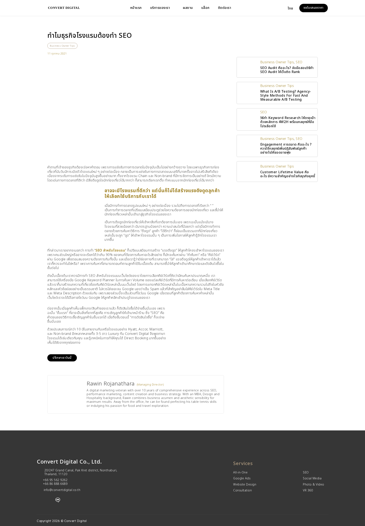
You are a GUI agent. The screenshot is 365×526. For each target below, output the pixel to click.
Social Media (312, 478)
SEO (299, 62)
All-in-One (240, 473)
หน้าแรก (136, 8)
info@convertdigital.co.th (62, 490)
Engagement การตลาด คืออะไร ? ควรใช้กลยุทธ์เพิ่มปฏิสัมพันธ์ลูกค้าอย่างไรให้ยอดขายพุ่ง (286, 148)
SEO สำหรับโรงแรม (110, 250)
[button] (293, 8)
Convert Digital (64, 7)
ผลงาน (188, 8)
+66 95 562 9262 (55, 480)
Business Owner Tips (62, 45)
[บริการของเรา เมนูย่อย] (173, 8)
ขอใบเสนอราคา (314, 7)
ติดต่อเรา (224, 8)
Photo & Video (313, 485)
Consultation (242, 490)
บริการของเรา (160, 8)
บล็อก (205, 8)
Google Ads (242, 478)
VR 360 (308, 490)
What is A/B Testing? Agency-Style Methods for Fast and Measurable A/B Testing (285, 95)
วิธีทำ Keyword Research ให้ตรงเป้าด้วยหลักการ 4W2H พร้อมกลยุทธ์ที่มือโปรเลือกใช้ (288, 121)
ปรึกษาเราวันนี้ (62, 358)
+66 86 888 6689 (55, 484)
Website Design (244, 485)
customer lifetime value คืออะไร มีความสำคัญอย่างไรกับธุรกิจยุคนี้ (287, 174)
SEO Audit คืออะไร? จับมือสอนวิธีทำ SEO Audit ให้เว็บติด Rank (287, 69)
